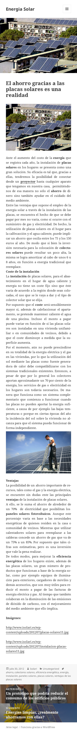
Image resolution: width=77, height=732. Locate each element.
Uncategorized (51, 668)
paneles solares (27, 676)
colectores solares (25, 672)
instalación (12, 676)
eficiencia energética (47, 672)
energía (64, 672)
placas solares (45, 676)
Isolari (33, 668)
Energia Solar (20, 9)
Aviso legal (12, 727)
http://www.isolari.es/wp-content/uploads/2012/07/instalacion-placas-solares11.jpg (36, 646)
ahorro (9, 672)
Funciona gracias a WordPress (38, 727)
